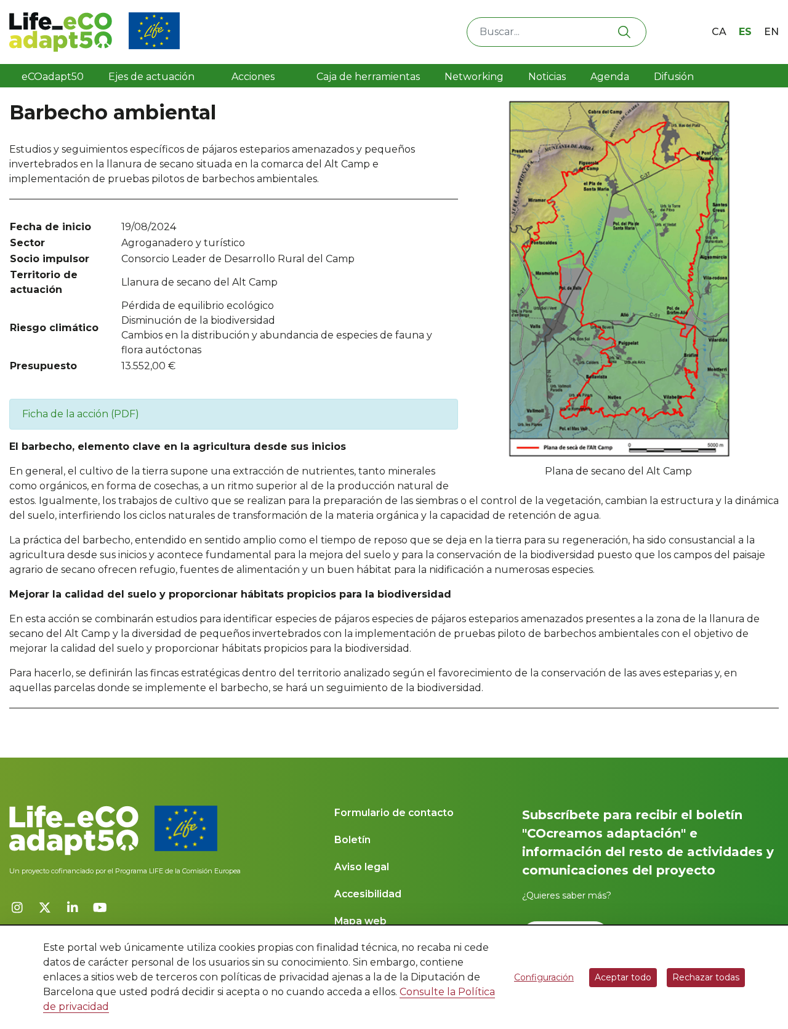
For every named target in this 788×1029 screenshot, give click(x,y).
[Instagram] (17, 907)
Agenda (609, 76)
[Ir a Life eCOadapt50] (94, 32)
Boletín (352, 840)
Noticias (547, 76)
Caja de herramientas (364, 76)
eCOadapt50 (53, 76)
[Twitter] (44, 907)
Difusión (675, 76)
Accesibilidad (367, 894)
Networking (474, 76)
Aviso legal (361, 867)
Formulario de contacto (394, 813)
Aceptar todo (623, 977)
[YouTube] (100, 907)
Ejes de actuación (152, 76)
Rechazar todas (705, 977)
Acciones (253, 76)
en (771, 32)
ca (719, 32)
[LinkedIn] (72, 907)
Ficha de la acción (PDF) (80, 414)
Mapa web (360, 921)
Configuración (544, 977)
